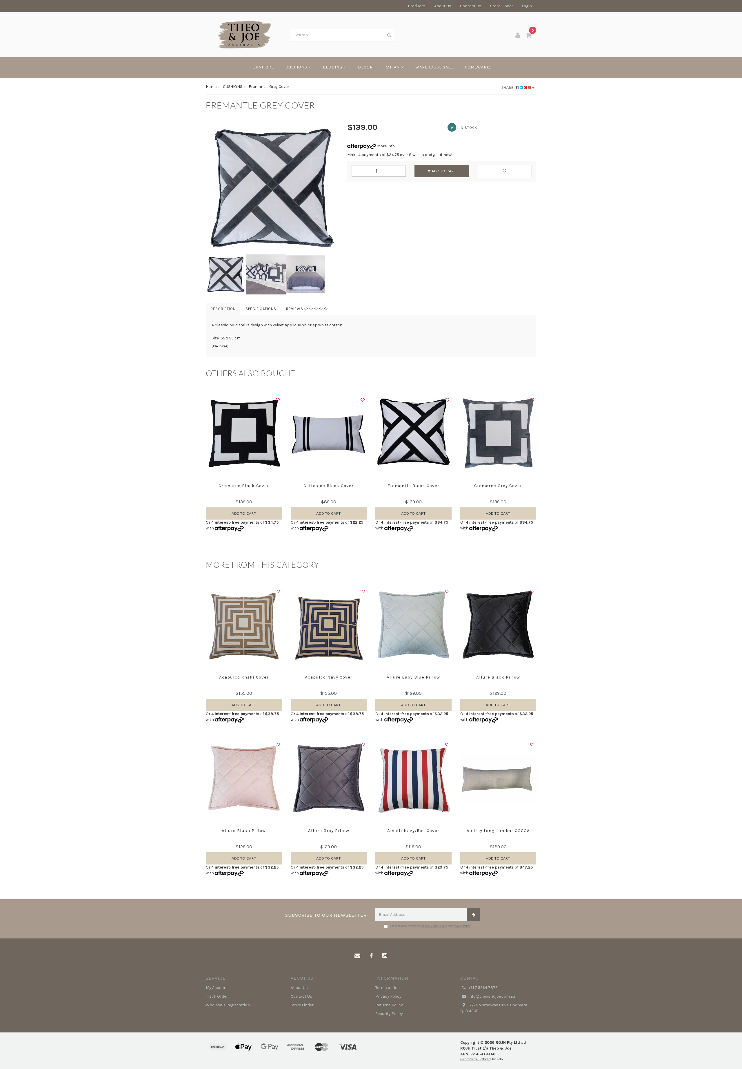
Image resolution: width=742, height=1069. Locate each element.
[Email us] (357, 956)
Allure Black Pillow (498, 677)
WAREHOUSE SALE (434, 67)
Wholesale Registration (228, 1005)
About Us (442, 5)
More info (385, 146)
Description (223, 309)
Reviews (295, 309)
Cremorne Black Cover (244, 485)
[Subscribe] (473, 914)
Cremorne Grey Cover (498, 485)
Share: (508, 87)
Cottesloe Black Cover (328, 485)
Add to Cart (443, 171)
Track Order (217, 996)
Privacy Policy (462, 926)
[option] (272, 188)
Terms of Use (387, 987)
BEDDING (333, 67)
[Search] (389, 34)
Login (527, 5)
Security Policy (389, 1013)
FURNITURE (262, 67)
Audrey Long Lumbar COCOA (498, 830)
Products (416, 5)
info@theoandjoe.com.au (491, 996)
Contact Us (470, 5)
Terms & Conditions (434, 926)
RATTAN (392, 67)
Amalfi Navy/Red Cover (413, 830)
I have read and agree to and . (430, 926)
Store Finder (501, 5)
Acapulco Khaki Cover (244, 677)
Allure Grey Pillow (328, 830)
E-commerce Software (475, 1059)
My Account (217, 987)
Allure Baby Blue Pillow (413, 677)
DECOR (365, 67)
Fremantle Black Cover (413, 485)
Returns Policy (389, 1005)
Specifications (260, 309)
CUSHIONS (296, 67)
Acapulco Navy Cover (328, 677)
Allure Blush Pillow (244, 830)
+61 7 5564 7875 (483, 987)
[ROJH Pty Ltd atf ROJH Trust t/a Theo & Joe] (244, 34)
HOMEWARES (478, 67)
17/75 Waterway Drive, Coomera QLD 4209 (493, 1008)
